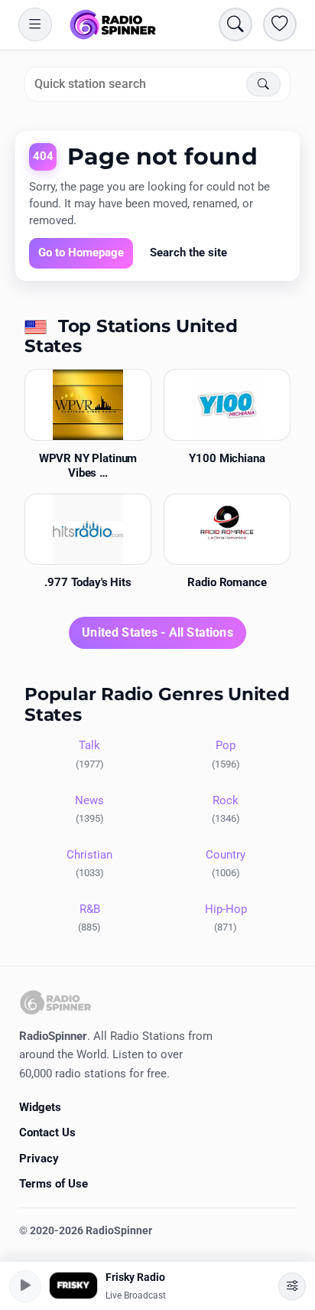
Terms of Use (53, 1184)
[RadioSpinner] (113, 24)
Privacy (39, 1158)
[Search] (263, 84)
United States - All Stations (157, 632)
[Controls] (292, 1286)
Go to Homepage (81, 252)
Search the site (188, 252)
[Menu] (35, 24)
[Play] (25, 1286)
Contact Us (47, 1132)
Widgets (40, 1107)
